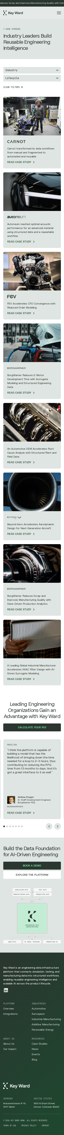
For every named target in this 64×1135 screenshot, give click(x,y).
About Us (8, 1043)
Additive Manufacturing (45, 1024)
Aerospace (38, 1014)
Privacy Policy (28, 1125)
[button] (59, 13)
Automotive (39, 1008)
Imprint (45, 1125)
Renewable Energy (42, 1029)
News (35, 1049)
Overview (8, 1008)
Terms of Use (9, 1125)
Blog (34, 1059)
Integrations (10, 1014)
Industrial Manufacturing (46, 1019)
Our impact (9, 1049)
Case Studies (39, 1043)
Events (36, 1054)
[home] (13, 13)
